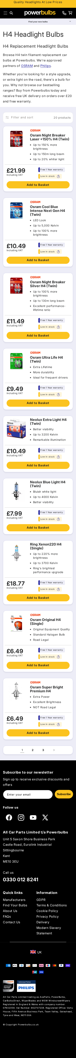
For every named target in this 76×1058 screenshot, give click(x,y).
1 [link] (22, 750)
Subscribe (64, 794)
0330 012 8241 (20, 879)
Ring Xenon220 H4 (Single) (46, 546)
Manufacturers (14, 900)
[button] (5, 13)
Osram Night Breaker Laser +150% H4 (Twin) (49, 137)
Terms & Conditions (51, 905)
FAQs (7, 916)
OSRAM (27, 66)
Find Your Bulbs (15, 905)
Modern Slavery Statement (48, 930)
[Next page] (53, 750)
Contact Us (11, 922)
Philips (45, 66)
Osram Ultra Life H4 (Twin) (46, 359)
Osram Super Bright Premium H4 (46, 689)
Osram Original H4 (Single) (45, 622)
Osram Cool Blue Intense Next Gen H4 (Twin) (47, 211)
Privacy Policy (47, 916)
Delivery (42, 922)
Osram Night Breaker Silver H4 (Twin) (47, 284)
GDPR (40, 900)
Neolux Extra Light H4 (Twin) (48, 422)
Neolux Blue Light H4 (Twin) (47, 484)
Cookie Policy (47, 911)
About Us (10, 911)
